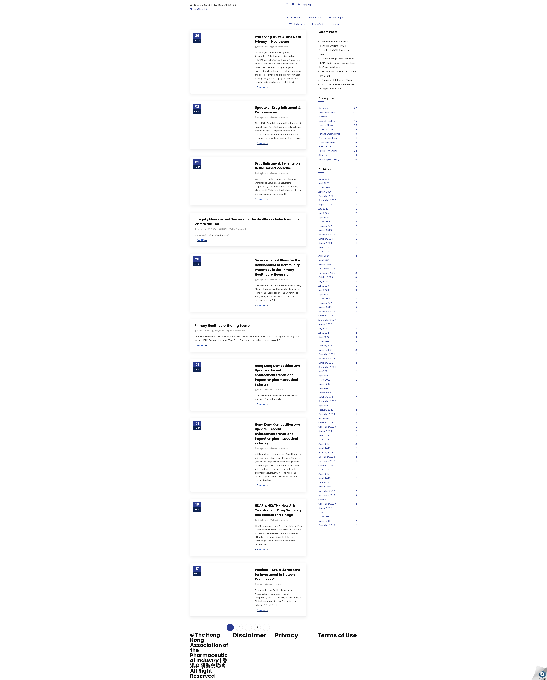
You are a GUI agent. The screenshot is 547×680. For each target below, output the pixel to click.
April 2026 (323, 183)
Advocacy (323, 108)
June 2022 (323, 332)
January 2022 (325, 350)
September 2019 (327, 426)
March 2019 (324, 448)
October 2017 (325, 499)
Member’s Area (318, 24)
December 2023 (326, 268)
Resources (337, 24)
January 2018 (325, 486)
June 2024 (323, 247)
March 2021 (324, 379)
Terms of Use (337, 635)
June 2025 (323, 213)
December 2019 (326, 414)
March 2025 (324, 221)
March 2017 (324, 516)
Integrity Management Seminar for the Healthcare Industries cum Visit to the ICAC (247, 221)
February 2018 (325, 482)
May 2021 (323, 371)
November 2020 (326, 392)
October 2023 (325, 277)
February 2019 (325, 452)
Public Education (326, 142)
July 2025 (323, 208)
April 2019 (323, 444)
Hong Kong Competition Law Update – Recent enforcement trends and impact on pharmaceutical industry (277, 375)
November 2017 (326, 495)
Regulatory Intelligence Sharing (337, 80)
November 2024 (326, 234)
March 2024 (324, 260)
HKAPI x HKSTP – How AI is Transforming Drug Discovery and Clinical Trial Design (278, 510)
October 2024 (325, 238)
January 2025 (325, 230)
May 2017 (323, 512)
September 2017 (327, 503)
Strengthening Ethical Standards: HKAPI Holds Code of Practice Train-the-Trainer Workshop (336, 63)
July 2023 (323, 281)
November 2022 (326, 311)
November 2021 (326, 358)
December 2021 (326, 354)
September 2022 (327, 320)
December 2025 (326, 196)
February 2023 (325, 303)
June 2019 (323, 435)
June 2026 (323, 179)
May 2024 (323, 251)
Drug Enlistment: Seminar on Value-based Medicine (277, 165)
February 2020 (325, 409)
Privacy (286, 635)
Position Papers (337, 17)
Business (322, 116)
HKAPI (224, 229)
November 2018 (326, 461)
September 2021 (327, 367)
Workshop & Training (328, 159)
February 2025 (325, 226)
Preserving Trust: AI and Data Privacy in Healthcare (278, 39)
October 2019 (325, 422)
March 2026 (324, 187)
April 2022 (323, 337)
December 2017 (326, 491)
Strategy (322, 155)
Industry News (325, 125)
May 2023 (323, 290)
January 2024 (325, 264)
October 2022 (325, 315)
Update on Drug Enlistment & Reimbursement (278, 110)
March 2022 (324, 341)
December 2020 (326, 388)
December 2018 (326, 456)
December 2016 (326, 525)
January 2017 (325, 521)
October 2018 (325, 465)
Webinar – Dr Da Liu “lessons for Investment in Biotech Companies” (277, 575)
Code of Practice (315, 17)
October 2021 (325, 362)
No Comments (280, 46)
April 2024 (323, 255)
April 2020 (323, 405)
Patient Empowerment (329, 133)
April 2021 (323, 375)
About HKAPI (294, 17)
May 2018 (323, 469)
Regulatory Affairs (327, 150)
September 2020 (327, 401)
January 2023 (325, 307)
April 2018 (323, 474)
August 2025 (325, 204)
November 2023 (326, 273)
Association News (327, 112)
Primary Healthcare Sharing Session (223, 325)
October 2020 (325, 397)
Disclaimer (249, 635)
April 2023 (323, 294)
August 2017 (325, 508)
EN (309, 5)
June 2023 (323, 285)
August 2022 (325, 324)
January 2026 (325, 191)
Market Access (325, 129)
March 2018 (324, 478)
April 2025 (323, 217)
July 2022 (323, 328)
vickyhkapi (262, 46)
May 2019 (323, 439)
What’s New (295, 24)
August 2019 (325, 431)
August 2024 (325, 243)
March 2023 (324, 298)
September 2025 (327, 200)
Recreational (324, 146)
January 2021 (325, 384)
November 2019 (326, 418)
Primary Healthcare (328, 138)
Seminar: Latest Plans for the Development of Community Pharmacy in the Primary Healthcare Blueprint (277, 267)
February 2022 (325, 345)
